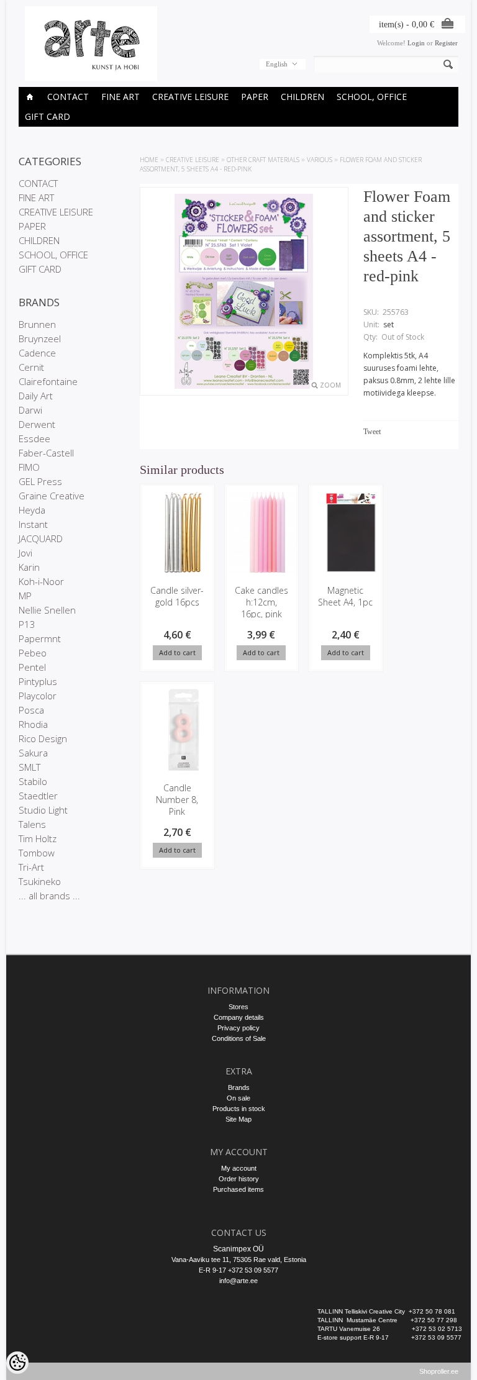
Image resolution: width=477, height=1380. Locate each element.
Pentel (32, 667)
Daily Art (36, 395)
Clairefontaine (48, 381)
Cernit (31, 367)
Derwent (37, 424)
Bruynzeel (40, 338)
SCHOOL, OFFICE (372, 96)
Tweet (372, 431)
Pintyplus (38, 681)
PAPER (254, 96)
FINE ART (120, 96)
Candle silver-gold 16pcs (177, 596)
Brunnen (37, 324)
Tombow (37, 853)
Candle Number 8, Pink (177, 799)
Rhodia (33, 724)
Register (446, 43)
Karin (29, 567)
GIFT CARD (47, 116)
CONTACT (68, 96)
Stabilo (33, 781)
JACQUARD (41, 538)
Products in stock (238, 1108)
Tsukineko (40, 881)
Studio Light (43, 810)
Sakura (33, 753)
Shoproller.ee (438, 1371)
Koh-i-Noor (41, 581)
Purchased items (238, 1189)
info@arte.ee (238, 1280)
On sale (238, 1098)
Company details (239, 1017)
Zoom (330, 385)
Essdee (34, 438)
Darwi (30, 410)
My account (239, 1168)
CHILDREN (302, 96)
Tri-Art (31, 867)
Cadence (37, 353)
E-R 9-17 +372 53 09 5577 (238, 1270)
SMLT (29, 767)
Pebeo (33, 653)
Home (149, 159)
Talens (32, 824)
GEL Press (40, 481)
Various (319, 159)
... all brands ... (49, 895)
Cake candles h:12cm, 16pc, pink (261, 602)
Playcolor (38, 695)
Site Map (238, 1119)
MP (25, 595)
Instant (33, 524)
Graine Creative (51, 495)
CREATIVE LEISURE (190, 96)
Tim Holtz (38, 838)
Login (416, 43)
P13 (27, 624)
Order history (239, 1179)
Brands (239, 1087)
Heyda (32, 510)
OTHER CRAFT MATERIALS (263, 159)
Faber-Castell (46, 453)
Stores (238, 1006)
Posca (31, 710)
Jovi (25, 553)
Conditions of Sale (239, 1038)
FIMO (29, 467)
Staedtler (38, 795)
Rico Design (43, 738)
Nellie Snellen (47, 610)
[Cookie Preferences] (17, 1362)
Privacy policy (238, 1028)
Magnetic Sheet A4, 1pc (345, 596)
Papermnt (40, 638)
